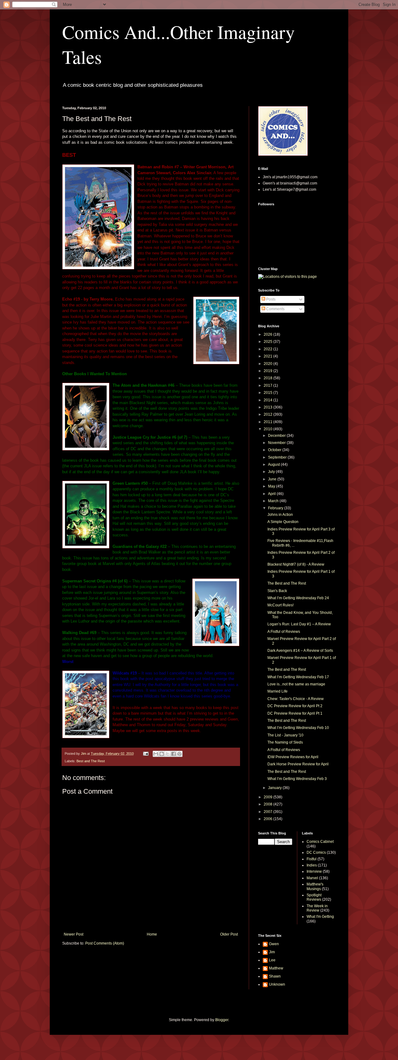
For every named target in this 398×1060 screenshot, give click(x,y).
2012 (268, 414)
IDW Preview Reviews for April (292, 757)
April (272, 494)
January (275, 788)
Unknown (277, 984)
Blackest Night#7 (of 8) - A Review (295, 564)
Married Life (277, 691)
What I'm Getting (320, 916)
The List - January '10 (285, 735)
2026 (268, 334)
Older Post (229, 934)
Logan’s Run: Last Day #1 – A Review (299, 624)
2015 (268, 392)
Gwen (274, 944)
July (272, 471)
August (274, 464)
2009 (268, 797)
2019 (268, 371)
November (277, 443)
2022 (268, 349)
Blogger (221, 1020)
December (277, 435)
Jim (272, 952)
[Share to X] (167, 754)
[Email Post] (145, 753)
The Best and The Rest (286, 583)
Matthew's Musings (315, 886)
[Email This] (156, 754)
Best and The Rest (90, 761)
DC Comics (316, 852)
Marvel (312, 878)
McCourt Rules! (280, 605)
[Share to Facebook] (173, 754)
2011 (268, 422)
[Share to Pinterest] (179, 754)
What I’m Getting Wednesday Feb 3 (297, 779)
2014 (268, 400)
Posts (270, 299)
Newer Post (73, 934)
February (276, 508)
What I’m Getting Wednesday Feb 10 (298, 728)
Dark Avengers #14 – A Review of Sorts (300, 650)
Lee (272, 960)
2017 (268, 385)
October (275, 450)
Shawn (275, 976)
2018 (268, 378)
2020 (268, 364)
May (272, 486)
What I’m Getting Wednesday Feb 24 (298, 598)
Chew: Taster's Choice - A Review (295, 699)
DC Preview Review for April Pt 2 (294, 706)
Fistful (312, 859)
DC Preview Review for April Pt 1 (294, 713)
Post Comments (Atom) (104, 943)
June (272, 479)
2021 (268, 356)
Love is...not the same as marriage (296, 684)
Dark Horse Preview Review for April (298, 764)
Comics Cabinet (320, 841)
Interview (314, 871)
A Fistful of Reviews (283, 631)
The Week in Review (317, 908)
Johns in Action (280, 514)
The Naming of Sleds (285, 742)
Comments (275, 309)
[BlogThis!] (162, 754)
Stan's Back (277, 591)
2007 (268, 812)
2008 (268, 804)
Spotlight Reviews (314, 897)
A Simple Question (282, 522)
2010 (268, 429)
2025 (268, 341)
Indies (312, 865)
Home (152, 934)
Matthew (276, 968)
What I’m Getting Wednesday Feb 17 (298, 677)
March (274, 501)
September (278, 457)
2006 (268, 819)
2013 (268, 407)
